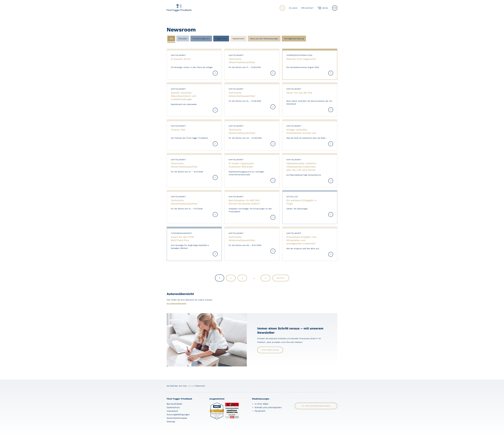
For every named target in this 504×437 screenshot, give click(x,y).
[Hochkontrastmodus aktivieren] (334, 8)
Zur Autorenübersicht (176, 303)
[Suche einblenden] (282, 8)
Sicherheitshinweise (177, 418)
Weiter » (281, 278)
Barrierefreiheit (174, 404)
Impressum (172, 411)
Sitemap (171, 421)
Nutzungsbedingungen (178, 414)
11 (265, 278)
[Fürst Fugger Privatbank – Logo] (179, 10)
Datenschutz (173, 407)
